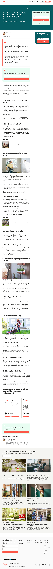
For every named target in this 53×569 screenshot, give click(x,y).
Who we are (46, 542)
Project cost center (38, 542)
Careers (45, 543)
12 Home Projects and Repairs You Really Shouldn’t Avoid (19, 222)
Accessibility (12, 565)
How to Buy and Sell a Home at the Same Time (12, 500)
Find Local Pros (16, 79)
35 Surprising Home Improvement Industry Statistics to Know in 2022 (37, 501)
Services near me (22, 545)
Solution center (38, 540)
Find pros (43, 41)
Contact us (46, 548)
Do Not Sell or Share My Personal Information (23, 565)
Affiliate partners (47, 553)
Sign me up (10, 551)
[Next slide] (6, 421)
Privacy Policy (16, 563)
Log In (42, 1)
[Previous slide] (4, 421)
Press (45, 545)
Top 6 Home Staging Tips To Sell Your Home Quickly (38, 475)
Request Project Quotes (41, 20)
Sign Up (47, 1)
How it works (46, 540)
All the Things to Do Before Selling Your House (12, 524)
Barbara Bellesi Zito (6, 473)
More (17, 4)
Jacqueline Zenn (5, 522)
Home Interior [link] (11, 8)
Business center (30, 543)
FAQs (36, 543)
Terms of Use (11, 563)
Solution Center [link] (5, 8)
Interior (4, 4)
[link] (11, 408)
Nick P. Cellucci (30, 522)
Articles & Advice (21, 4)
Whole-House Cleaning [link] (24, 8)
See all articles (7, 456)
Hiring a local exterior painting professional (13, 59)
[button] (4, 421)
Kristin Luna (12, 32)
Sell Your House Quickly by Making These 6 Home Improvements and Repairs (13, 476)
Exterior (7, 4)
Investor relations (47, 547)
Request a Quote (12, 416)
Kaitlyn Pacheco (30, 498)
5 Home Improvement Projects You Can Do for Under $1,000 (37, 525)
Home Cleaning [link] (16, 8)
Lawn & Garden (12, 4)
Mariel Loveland (30, 473)
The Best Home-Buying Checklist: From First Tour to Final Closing (19, 144)
